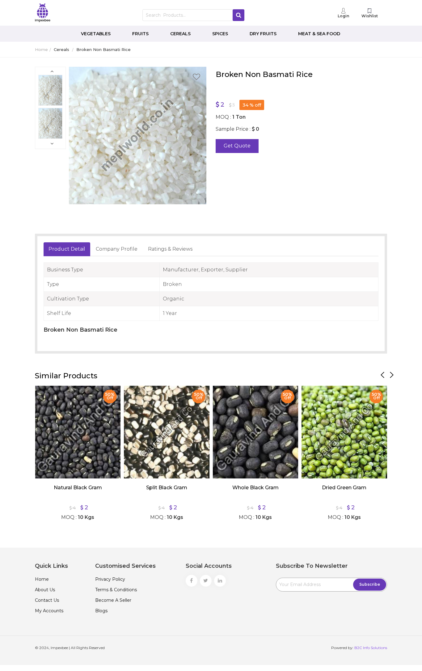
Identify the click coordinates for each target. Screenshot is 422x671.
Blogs (101, 611)
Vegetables (96, 33)
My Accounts (49, 611)
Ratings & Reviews (170, 249)
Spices (220, 33)
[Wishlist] (44, 395)
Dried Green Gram (344, 488)
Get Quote (237, 146)
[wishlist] (196, 78)
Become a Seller (113, 600)
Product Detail (67, 249)
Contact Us (47, 600)
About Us (45, 589)
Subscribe (369, 584)
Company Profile (116, 249)
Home (41, 49)
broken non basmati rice (103, 49)
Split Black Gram (166, 488)
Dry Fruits (263, 33)
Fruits (140, 33)
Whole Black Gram (255, 488)
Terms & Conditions (116, 589)
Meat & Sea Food (319, 33)
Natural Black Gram (78, 488)
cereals (61, 49)
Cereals (180, 33)
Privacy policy (110, 579)
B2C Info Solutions (370, 647)
